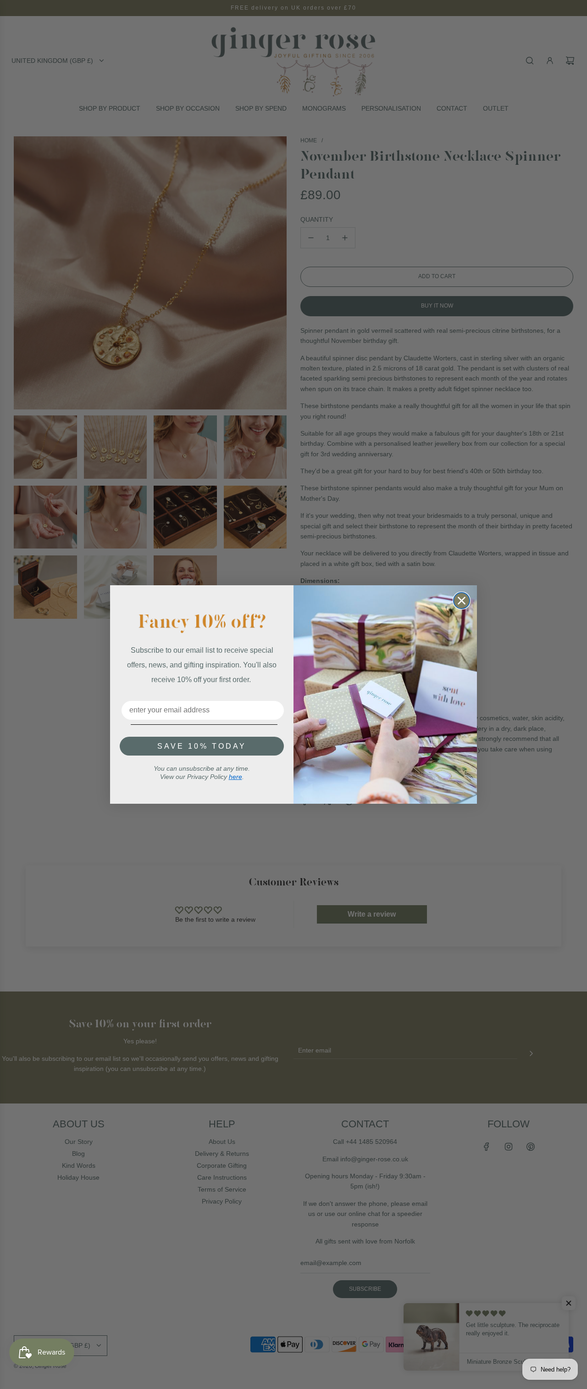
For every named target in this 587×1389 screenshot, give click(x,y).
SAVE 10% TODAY (201, 746)
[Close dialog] (462, 601)
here (235, 776)
